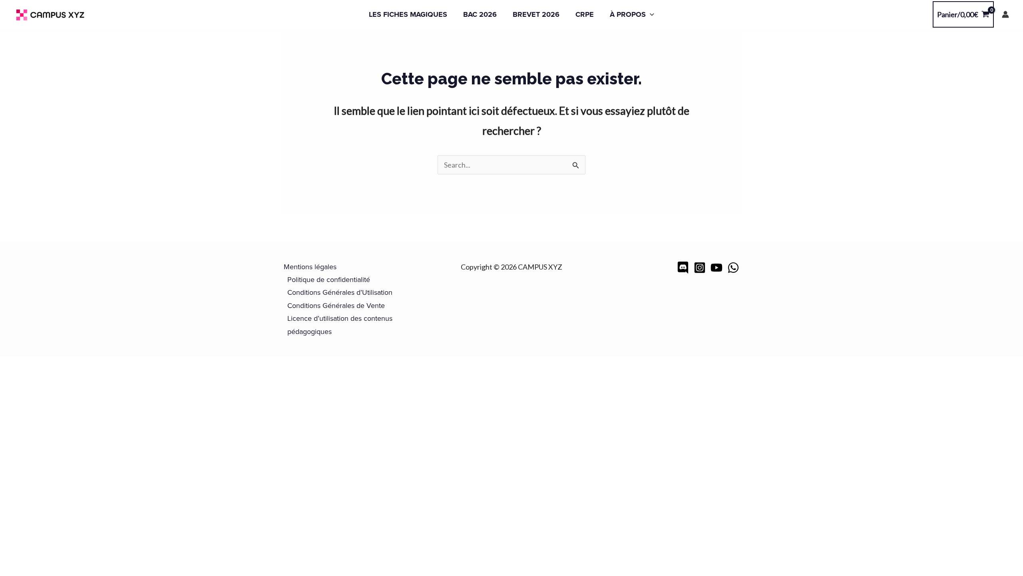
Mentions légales (310, 267)
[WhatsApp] (733, 268)
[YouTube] (716, 268)
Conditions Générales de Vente (336, 305)
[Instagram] (700, 268)
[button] (650, 14)
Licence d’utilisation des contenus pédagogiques (339, 324)
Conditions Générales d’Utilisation (339, 292)
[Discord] (683, 268)
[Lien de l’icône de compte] (1005, 14)
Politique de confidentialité (328, 279)
